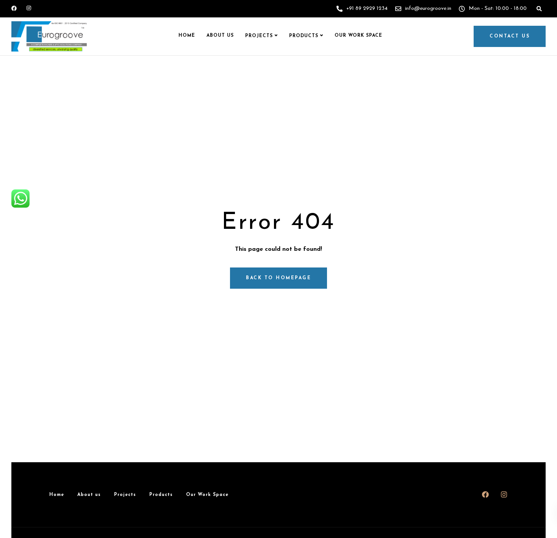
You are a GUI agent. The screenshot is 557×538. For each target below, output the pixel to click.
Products (303, 36)
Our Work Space (358, 35)
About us (220, 35)
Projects (259, 36)
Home (186, 35)
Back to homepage (278, 278)
